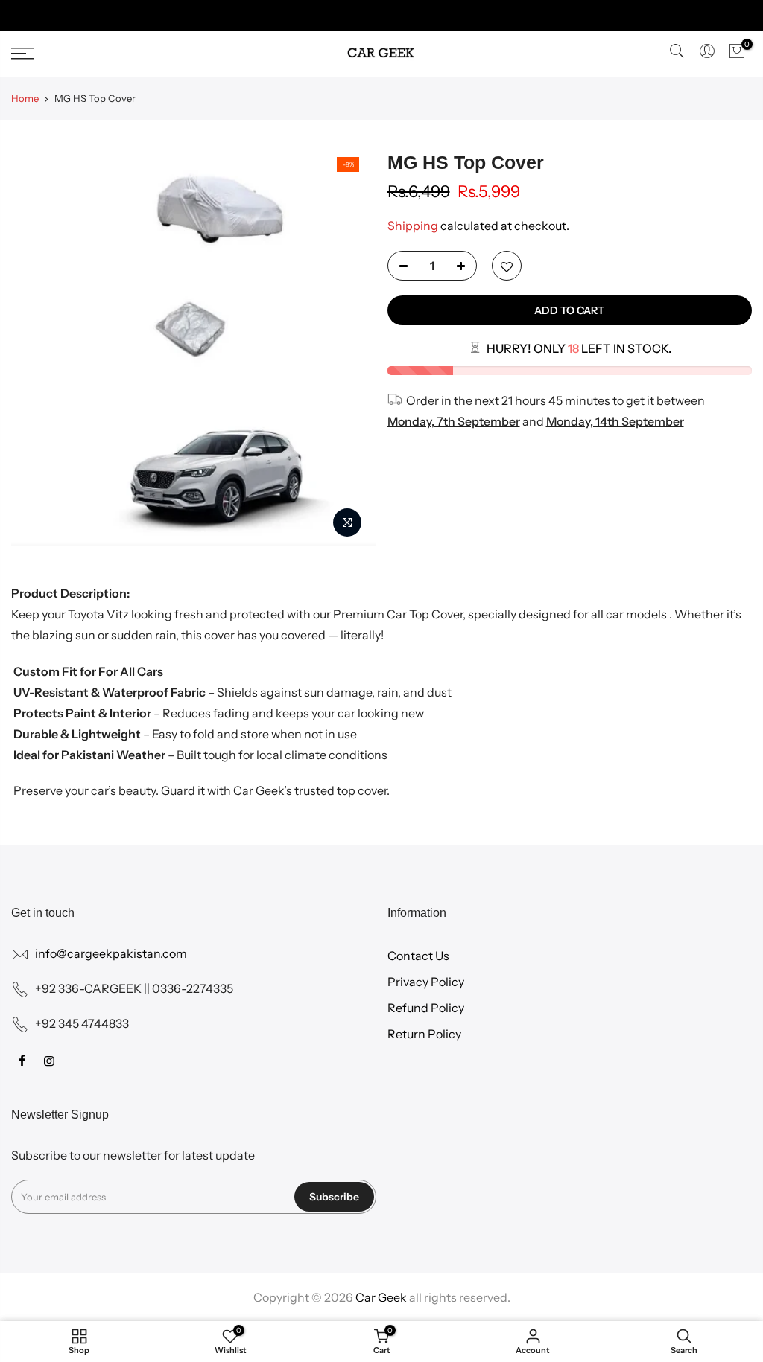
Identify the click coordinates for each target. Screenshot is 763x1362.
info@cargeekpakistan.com (111, 953)
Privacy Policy (425, 981)
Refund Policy (425, 1007)
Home (25, 98)
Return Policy (424, 1033)
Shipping (412, 225)
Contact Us (418, 955)
